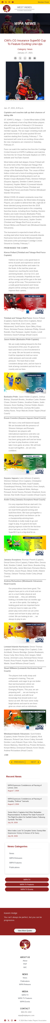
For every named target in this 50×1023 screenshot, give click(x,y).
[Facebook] (2, 2)
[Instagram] (9, 2)
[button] (44, 9)
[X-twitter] (6, 2)
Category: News (25, 49)
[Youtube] (12, 2)
